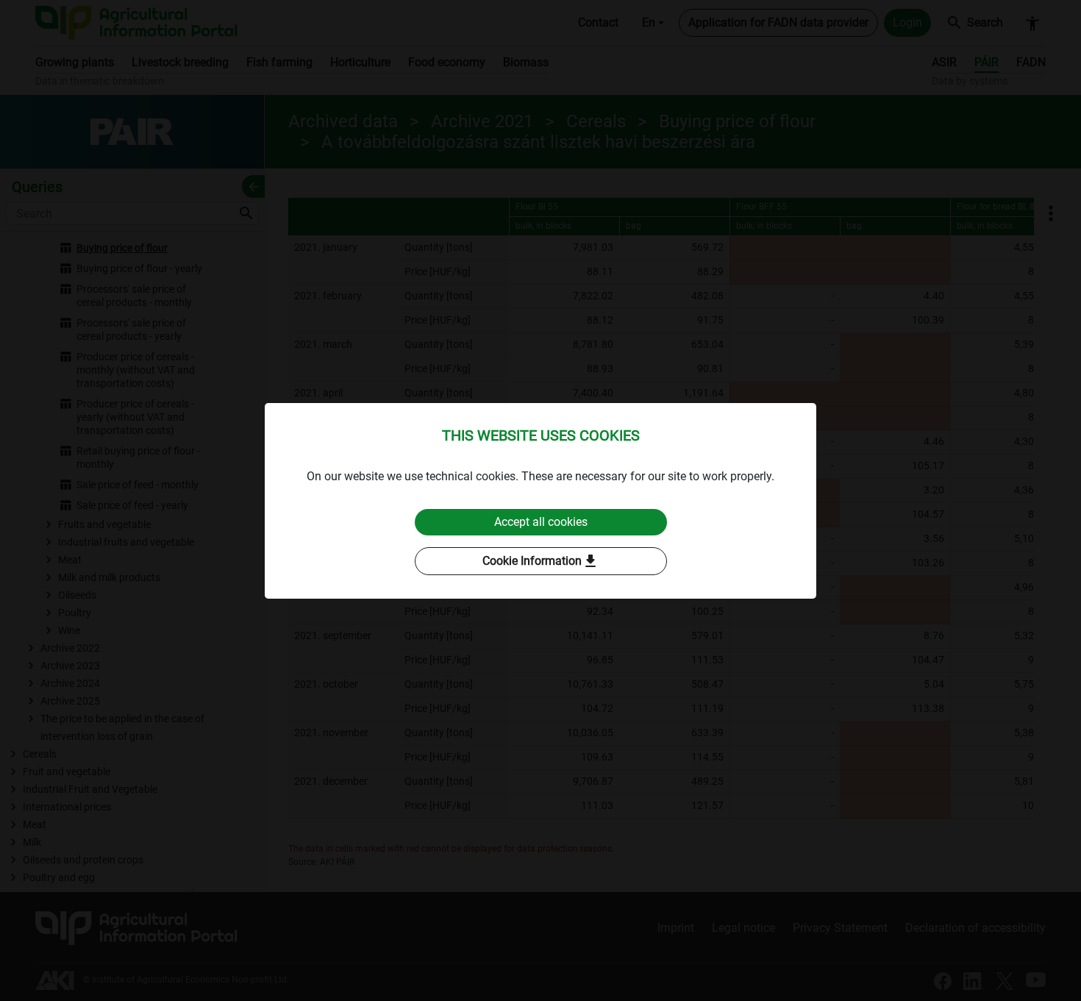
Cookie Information (540, 561)
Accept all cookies (541, 522)
